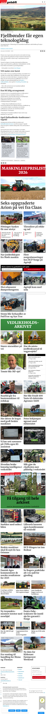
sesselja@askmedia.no (6, 680)
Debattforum (21, 677)
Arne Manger (17, 68)
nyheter (23, 160)
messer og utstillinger (7, 160)
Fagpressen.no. (6, 705)
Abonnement (21, 671)
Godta (18, 710)
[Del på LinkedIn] (42, 51)
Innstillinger (41, 712)
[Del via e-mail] (44, 51)
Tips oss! (20, 679)
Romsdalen (24, 82)
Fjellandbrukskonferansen (7, 124)
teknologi (16, 160)
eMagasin (20, 673)
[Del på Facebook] (41, 51)
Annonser (20, 675)
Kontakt (20, 669)
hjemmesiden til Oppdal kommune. (17, 134)
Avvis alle (24, 710)
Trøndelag (18, 82)
